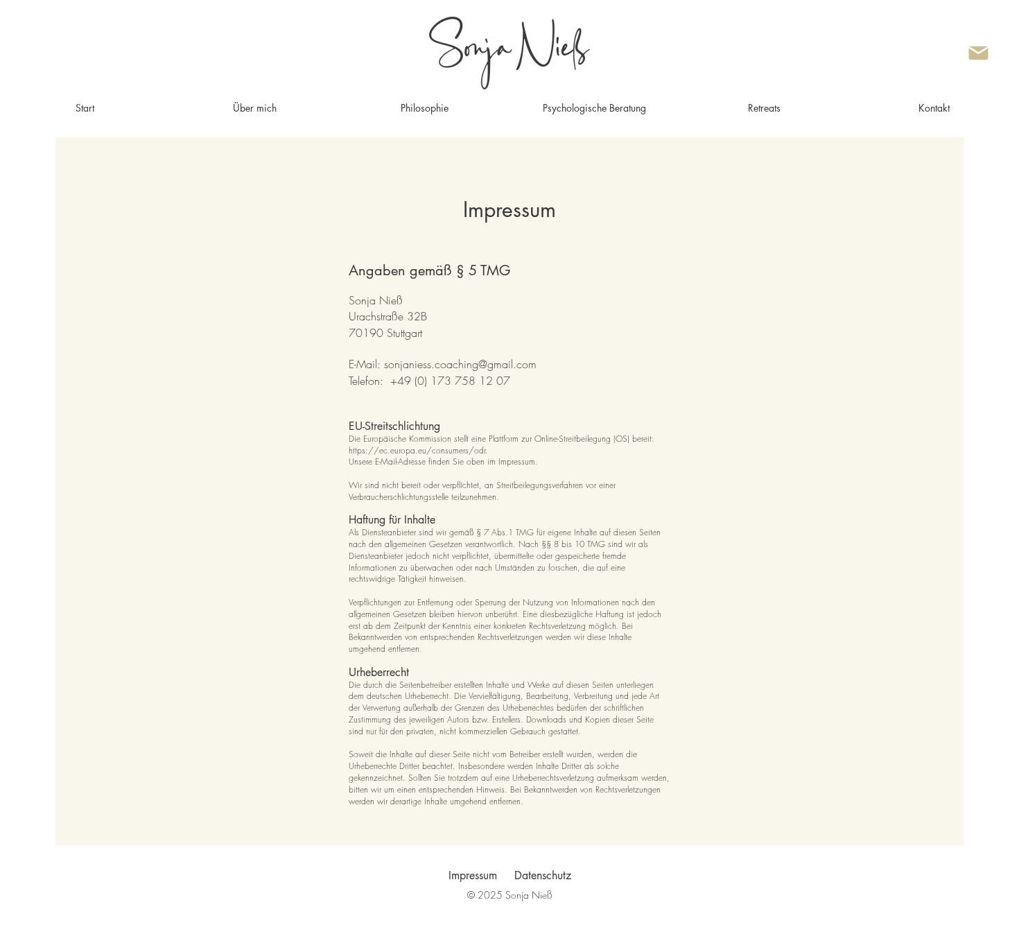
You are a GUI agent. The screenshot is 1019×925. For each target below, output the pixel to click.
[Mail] (978, 53)
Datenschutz (542, 875)
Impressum (472, 875)
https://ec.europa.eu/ (390, 450)
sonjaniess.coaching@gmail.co (456, 364)
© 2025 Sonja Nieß (509, 894)
